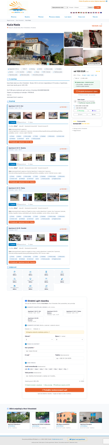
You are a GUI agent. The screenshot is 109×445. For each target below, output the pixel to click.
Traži (97, 7)
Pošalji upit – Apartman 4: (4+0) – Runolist (23, 262)
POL (65, 369)
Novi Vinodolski (20, 20)
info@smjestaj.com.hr (57, 439)
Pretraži (40, 17)
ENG (36, 369)
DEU (41, 369)
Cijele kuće (81, 17)
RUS (60, 369)
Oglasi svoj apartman (78, 439)
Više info (95, 17)
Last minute (68, 17)
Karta (81, 114)
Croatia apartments (49, 442)
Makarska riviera (73, 442)
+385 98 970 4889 (81, 108)
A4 (96, 75)
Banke (56, 442)
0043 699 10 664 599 (82, 106)
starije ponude (35, 442)
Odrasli (28, 336)
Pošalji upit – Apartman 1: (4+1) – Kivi (21, 142)
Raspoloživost (22, 122)
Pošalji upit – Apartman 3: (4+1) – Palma (22, 222)
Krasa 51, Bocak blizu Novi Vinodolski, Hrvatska (22, 27)
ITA (46, 369)
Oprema (13, 122)
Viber (95, 110)
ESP (50, 369)
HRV (26, 369)
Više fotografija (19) (95, 63)
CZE (31, 369)
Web (94, 114)
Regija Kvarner (10, 20)
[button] (87, 122)
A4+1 (84, 75)
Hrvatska (13, 17)
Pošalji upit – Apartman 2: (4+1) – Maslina (23, 182)
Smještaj (27, 17)
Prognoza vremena (54, 17)
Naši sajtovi (42, 442)
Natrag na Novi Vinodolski (80, 128)
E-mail (27, 355)
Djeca (60, 336)
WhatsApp (81, 110)
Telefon (62, 355)
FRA (55, 369)
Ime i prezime (30, 347)
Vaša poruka (33, 372)
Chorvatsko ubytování (64, 442)
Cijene (31, 122)
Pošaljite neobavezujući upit (55, 390)
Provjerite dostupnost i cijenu (88, 91)
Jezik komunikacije (35, 366)
